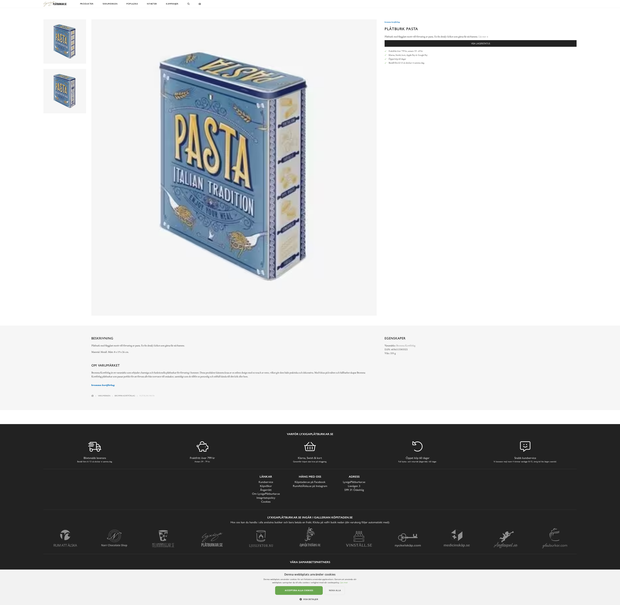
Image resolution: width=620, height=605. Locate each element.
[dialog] (310, 587)
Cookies (266, 501)
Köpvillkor (266, 486)
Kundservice (266, 482)
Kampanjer (172, 4)
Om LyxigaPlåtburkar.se (266, 493)
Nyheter (152, 4)
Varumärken (110, 4)
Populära (132, 4)
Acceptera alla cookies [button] (299, 590)
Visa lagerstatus (480, 43)
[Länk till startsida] (92, 396)
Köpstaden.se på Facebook (310, 482)
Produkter (86, 4)
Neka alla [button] (335, 590)
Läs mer (344, 582)
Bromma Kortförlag (405, 345)
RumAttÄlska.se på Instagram (310, 486)
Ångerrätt (266, 489)
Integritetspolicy (266, 497)
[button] (310, 599)
